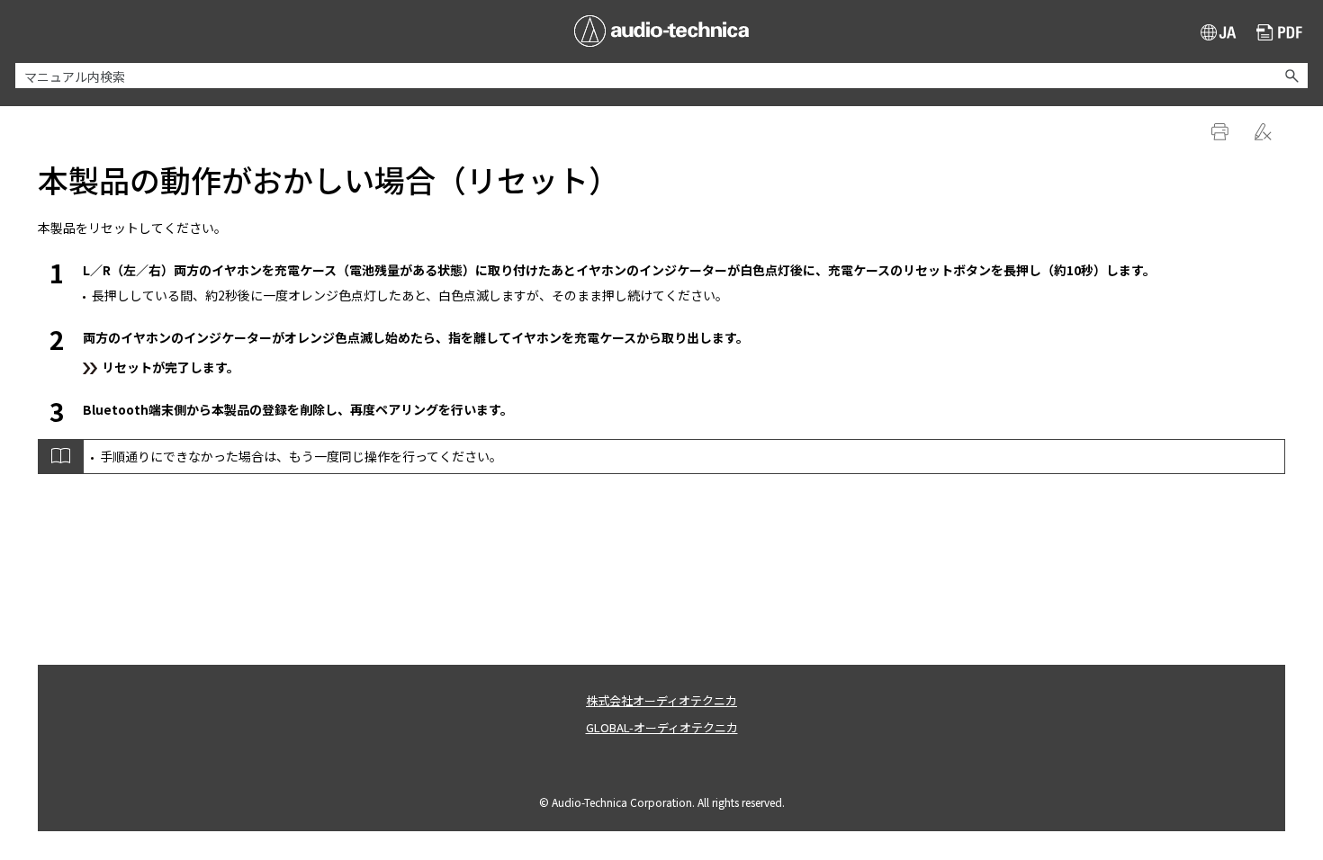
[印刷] (1221, 132)
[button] (1291, 75)
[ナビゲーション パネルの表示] (25, 30)
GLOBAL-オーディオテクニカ (662, 727)
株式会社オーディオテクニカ (661, 700)
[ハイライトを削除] (1264, 132)
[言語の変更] (1218, 32)
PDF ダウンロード (1280, 34)
